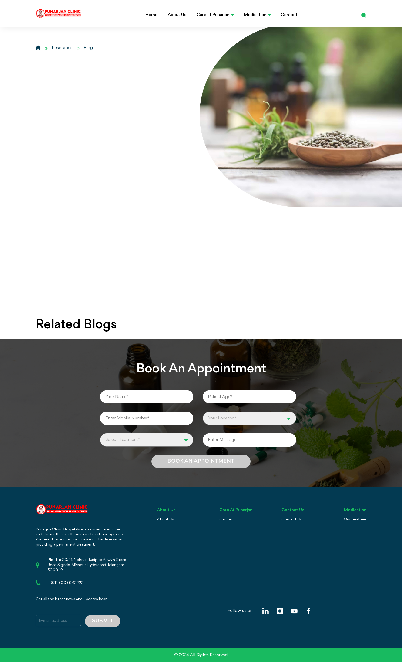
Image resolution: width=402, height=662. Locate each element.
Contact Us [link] (291, 519)
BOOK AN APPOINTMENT (201, 461)
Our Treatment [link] (356, 519)
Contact (289, 15)
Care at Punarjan (213, 15)
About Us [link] (165, 519)
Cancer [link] (225, 519)
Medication (255, 15)
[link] (265, 611)
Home (151, 15)
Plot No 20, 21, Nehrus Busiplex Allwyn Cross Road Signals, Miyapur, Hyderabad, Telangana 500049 (86, 565)
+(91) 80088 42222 (66, 583)
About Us (177, 15)
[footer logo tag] (62, 509)
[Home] (38, 47)
